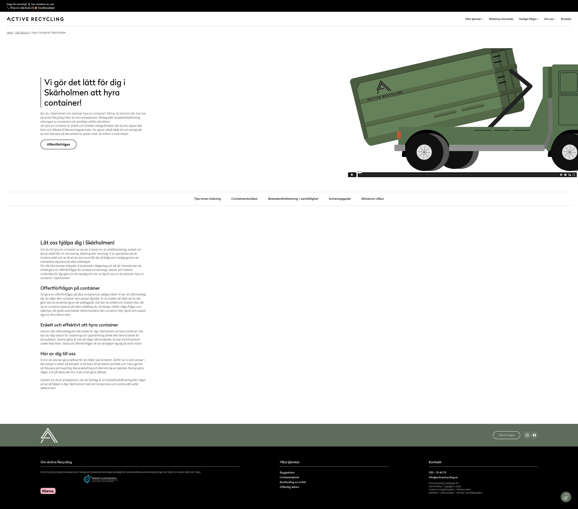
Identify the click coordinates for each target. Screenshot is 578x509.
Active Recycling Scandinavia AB (443, 483)
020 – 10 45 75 (437, 472)
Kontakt (566, 18)
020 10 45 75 (27, 7)
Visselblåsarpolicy (474, 492)
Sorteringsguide (340, 198)
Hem (10, 32)
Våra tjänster (473, 18)
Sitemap (460, 492)
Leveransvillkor (447, 492)
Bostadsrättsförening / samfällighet (293, 198)
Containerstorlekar (244, 198)
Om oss (548, 18)
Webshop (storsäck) (501, 18)
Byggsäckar (287, 472)
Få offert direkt (46, 7)
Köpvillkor (433, 492)
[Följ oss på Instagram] (527, 435)
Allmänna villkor (372, 198)
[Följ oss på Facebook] (534, 435)
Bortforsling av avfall (293, 482)
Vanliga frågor (528, 18)
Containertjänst (289, 477)
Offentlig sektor (289, 487)
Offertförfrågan (58, 144)
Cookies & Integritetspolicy (441, 489)
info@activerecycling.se (443, 477)
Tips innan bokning (207, 198)
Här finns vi (22, 32)
